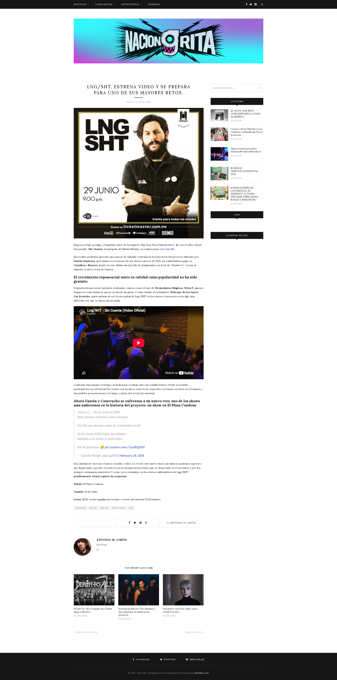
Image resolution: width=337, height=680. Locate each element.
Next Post (194, 632)
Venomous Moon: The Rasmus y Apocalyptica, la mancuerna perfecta (136, 612)
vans (130, 508)
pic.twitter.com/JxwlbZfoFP (125, 447)
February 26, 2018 (131, 456)
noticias (80, 4)
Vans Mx (169, 249)
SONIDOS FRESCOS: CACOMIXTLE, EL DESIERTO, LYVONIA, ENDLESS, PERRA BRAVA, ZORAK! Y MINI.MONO (245, 193)
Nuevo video (118, 508)
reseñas (154, 4)
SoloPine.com (202, 673)
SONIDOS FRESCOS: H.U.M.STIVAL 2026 (244, 171)
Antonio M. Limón (183, 522)
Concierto (80, 508)
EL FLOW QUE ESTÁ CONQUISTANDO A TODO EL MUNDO (246, 113)
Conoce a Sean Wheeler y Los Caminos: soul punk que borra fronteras (247, 132)
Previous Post (86, 632)
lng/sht (104, 508)
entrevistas (130, 4)
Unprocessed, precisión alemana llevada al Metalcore (246, 150)
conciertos (103, 4)
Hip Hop (93, 508)
